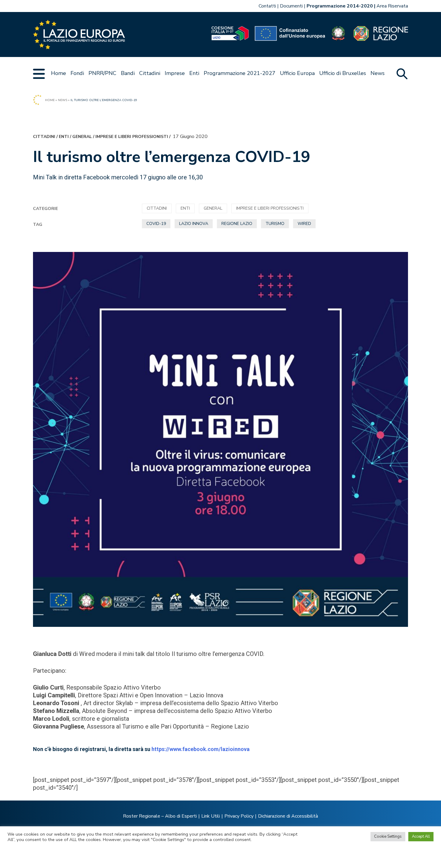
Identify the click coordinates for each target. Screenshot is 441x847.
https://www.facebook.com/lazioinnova (201, 749)
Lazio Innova (193, 223)
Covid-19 (156, 223)
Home (58, 73)
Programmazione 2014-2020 (340, 6)
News (377, 73)
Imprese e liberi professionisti (131, 136)
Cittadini (149, 73)
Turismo (275, 223)
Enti (194, 73)
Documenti (291, 6)
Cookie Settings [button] (388, 836)
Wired (304, 223)
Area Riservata (392, 6)
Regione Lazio (236, 223)
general (82, 136)
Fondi (77, 73)
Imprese (175, 73)
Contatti (267, 6)
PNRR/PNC (102, 73)
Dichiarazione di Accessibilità (288, 816)
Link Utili (210, 816)
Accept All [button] (421, 836)
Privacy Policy (239, 816)
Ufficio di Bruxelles (342, 73)
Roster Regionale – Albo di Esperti (160, 816)
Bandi (128, 73)
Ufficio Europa (297, 73)
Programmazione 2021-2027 (239, 73)
